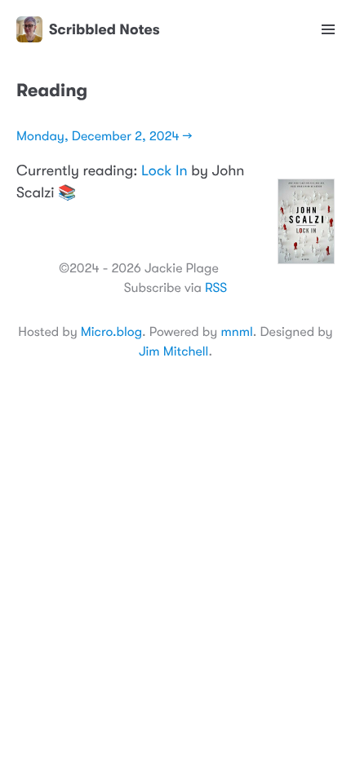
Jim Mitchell (173, 351)
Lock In (164, 171)
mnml (236, 332)
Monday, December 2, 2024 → (104, 136)
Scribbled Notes (104, 29)
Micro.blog (111, 332)
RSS (216, 288)
